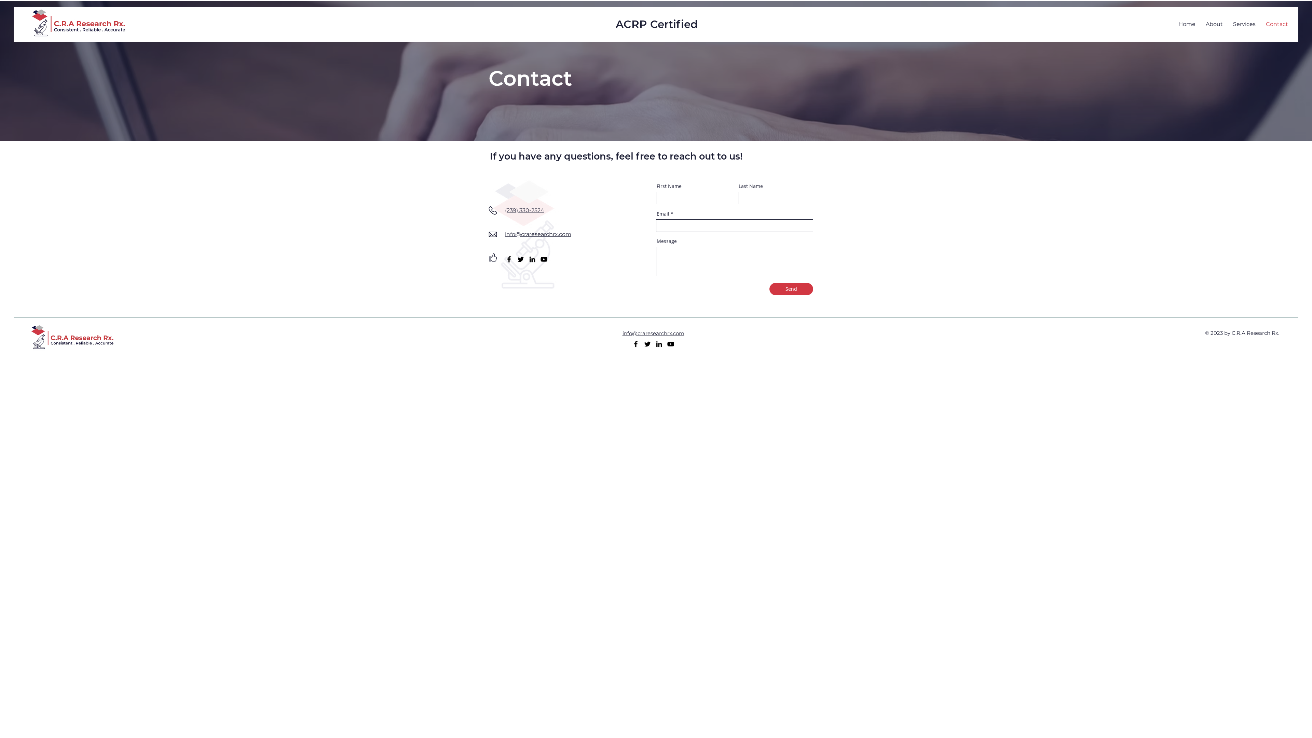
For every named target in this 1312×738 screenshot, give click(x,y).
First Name (669, 186)
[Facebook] (509, 259)
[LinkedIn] (532, 259)
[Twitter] (521, 259)
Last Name (751, 186)
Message (667, 241)
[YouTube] (544, 259)
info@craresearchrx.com (538, 234)
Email (663, 213)
